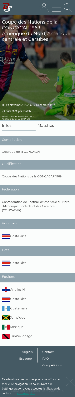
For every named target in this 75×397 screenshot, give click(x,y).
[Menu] (56, 8)
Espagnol (25, 358)
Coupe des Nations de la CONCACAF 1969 (32, 176)
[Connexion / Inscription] (44, 8)
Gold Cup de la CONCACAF (21, 151)
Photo (5, 119)
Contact (48, 352)
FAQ (45, 358)
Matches (46, 125)
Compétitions (52, 365)
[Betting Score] (7, 7)
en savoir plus (26, 392)
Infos (7, 125)
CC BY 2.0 (25, 119)
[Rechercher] (68, 8)
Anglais (27, 352)
